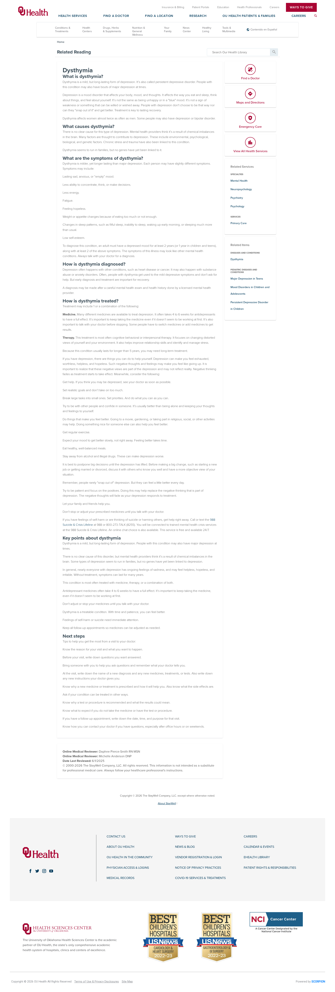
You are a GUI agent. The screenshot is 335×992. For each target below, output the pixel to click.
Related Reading (74, 52)
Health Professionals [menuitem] (249, 7)
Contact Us (116, 836)
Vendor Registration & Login (198, 857)
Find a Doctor (116, 16)
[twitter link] (37, 871)
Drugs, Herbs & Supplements (112, 29)
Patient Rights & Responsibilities (270, 868)
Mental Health (239, 180)
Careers (299, 16)
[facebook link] (30, 871)
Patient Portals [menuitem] (200, 7)
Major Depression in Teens (247, 278)
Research (197, 16)
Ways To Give (301, 7)
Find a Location (159, 16)
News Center (187, 29)
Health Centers (87, 29)
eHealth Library (257, 857)
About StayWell (167, 803)
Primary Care (239, 223)
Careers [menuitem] (274, 7)
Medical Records (120, 878)
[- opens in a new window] (57, 929)
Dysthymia (237, 259)
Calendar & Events (259, 847)
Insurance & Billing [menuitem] (173, 7)
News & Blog (185, 847)
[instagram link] (44, 871)
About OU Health (120, 847)
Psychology (237, 206)
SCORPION (318, 981)
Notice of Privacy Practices (198, 868)
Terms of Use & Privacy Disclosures (96, 981)
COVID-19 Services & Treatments (200, 878)
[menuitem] (315, 15)
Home (60, 42)
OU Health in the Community (130, 857)
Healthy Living (206, 29)
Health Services (72, 16)
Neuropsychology (241, 189)
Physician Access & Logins (128, 868)
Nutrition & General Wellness (138, 31)
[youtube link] (51, 871)
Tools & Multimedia (228, 29)
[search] (238, 52)
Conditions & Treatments (62, 29)
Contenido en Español (263, 29)
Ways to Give (185, 836)
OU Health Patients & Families (249, 16)
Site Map (127, 981)
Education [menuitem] (223, 7)
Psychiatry (237, 197)
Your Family (168, 29)
